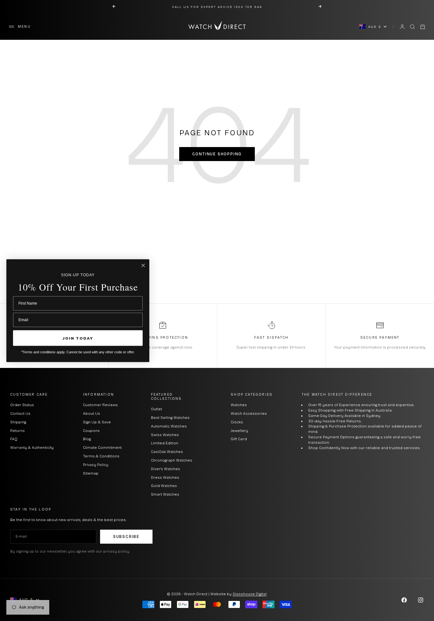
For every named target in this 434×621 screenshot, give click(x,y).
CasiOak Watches (167, 451)
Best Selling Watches (170, 417)
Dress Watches (165, 477)
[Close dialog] (143, 265)
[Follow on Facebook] (404, 600)
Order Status (22, 405)
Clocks (237, 422)
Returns (17, 430)
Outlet (156, 409)
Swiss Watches (165, 435)
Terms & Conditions (101, 456)
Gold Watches (164, 485)
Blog (87, 439)
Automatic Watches (169, 426)
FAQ (13, 439)
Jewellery (239, 430)
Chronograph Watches (171, 460)
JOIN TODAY (77, 338)
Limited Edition (164, 443)
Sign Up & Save (97, 422)
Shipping (18, 422)
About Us (91, 413)
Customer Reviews (100, 405)
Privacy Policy (95, 464)
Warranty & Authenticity (32, 447)
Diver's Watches (165, 469)
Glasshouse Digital (250, 594)
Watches (239, 405)
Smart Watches (165, 494)
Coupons (91, 430)
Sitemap (90, 473)
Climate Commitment (102, 447)
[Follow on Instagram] (420, 600)
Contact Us (20, 413)
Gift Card (239, 439)
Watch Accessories (249, 413)
